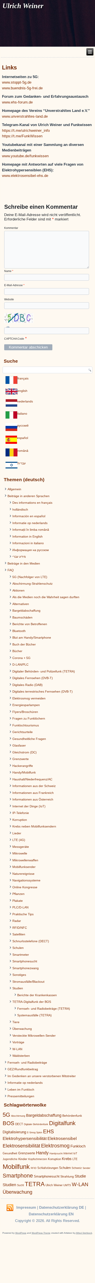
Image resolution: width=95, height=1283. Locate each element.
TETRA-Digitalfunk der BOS (31, 1001)
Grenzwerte (20, 759)
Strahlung (67, 1176)
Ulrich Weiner (54, 1185)
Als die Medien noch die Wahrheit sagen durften (45, 597)
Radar (16, 921)
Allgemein (14, 489)
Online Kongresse (24, 887)
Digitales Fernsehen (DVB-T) (32, 678)
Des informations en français (32, 502)
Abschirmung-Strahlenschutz (32, 583)
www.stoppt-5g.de (16, 82)
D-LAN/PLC (20, 664)
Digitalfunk (62, 1123)
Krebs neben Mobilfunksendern (34, 826)
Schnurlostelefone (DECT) (30, 941)
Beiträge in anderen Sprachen (28, 496)
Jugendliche (10, 1159)
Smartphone (18, 1176)
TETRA (35, 1184)
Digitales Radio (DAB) (27, 685)
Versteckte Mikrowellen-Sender (34, 1035)
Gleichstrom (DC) (24, 752)
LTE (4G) (18, 840)
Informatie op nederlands (30, 523)
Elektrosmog (55, 1146)
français (22, 378)
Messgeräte (20, 846)
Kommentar (11, 228)
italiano (22, 413)
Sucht (20, 1185)
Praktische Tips (23, 914)
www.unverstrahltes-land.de (25, 116)
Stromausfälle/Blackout (28, 981)
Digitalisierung (14, 1132)
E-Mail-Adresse (14, 285)
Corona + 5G (21, 658)
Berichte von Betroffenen (29, 624)
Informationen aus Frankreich (33, 793)
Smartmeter (20, 954)
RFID (33, 1168)
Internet (67, 1153)
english (22, 391)
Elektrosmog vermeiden (29, 698)
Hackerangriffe (22, 766)
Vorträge (18, 1042)
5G (6, 1115)
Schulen (18, 948)
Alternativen (20, 604)
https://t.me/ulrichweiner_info (26, 130)
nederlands (25, 401)
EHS (48, 1131)
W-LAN (17, 1049)
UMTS (67, 1185)
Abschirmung (18, 1115)
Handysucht (56, 1153)
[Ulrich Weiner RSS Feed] (9, 1207)
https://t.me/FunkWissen (22, 136)
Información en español (28, 516)
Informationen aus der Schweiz (34, 786)
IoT (75, 1153)
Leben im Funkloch (21, 1089)
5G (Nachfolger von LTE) (29, 577)
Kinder (22, 1159)
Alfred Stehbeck (84, 1233)
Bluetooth (19, 631)
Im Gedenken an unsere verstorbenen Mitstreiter (42, 1076)
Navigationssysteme (26, 880)
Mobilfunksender (24, 867)
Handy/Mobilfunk (24, 772)
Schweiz (77, 1167)
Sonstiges (19, 975)
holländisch (20, 509)
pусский (22, 425)
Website (9, 299)
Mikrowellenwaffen (25, 860)
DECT (19, 1124)
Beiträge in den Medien (24, 563)
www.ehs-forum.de (17, 102)
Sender (86, 1168)
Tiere (15, 1022)
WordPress (20, 1233)
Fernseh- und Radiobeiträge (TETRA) (43, 1008)
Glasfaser (19, 745)
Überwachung (22, 1028)
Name (8, 271)
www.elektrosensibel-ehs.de (25, 176)
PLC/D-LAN (20, 907)
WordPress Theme (41, 1233)
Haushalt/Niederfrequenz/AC (32, 779)
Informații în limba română (30, 529)
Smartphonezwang (25, 968)
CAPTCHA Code (14, 338)
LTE (75, 1159)
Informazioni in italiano (28, 543)
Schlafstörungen (47, 1168)
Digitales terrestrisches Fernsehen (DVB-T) (42, 691)
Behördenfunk (72, 1115)
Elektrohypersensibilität (25, 1138)
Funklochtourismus (25, 725)
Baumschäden (22, 617)
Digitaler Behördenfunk (36, 1124)
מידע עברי (19, 556)
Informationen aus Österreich (32, 799)
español (22, 438)
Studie (80, 1176)
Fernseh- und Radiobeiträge (27, 1062)
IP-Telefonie (20, 813)
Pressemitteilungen (21, 1096)
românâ (22, 450)
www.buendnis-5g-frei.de (22, 88)
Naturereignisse (23, 873)
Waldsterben (21, 1055)
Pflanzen (18, 894)
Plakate (17, 900)
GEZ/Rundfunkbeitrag (23, 1069)
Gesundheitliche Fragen (29, 739)
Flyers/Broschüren (25, 712)
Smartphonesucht (24, 961)
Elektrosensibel (62, 1138)
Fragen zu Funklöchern (28, 718)
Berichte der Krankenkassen (37, 995)
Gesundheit (10, 1153)
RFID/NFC (19, 927)
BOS (8, 1123)
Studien (17, 988)
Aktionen (18, 590)
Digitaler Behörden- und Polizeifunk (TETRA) (43, 671)
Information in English (27, 536)
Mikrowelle (19, 853)
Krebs (67, 1159)
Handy (42, 1152)
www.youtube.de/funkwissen (25, 156)
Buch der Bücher (24, 644)
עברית (21, 463)
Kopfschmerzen (37, 1159)
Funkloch (78, 1146)
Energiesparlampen (26, 705)
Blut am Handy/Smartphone (31, 637)
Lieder (16, 833)
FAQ (11, 570)
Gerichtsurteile (22, 732)
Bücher (17, 651)
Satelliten (18, 934)
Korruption (19, 820)
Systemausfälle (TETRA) (34, 1015)
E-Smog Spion (34, 1132)
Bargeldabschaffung (26, 610)
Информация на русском (30, 550)
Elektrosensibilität (21, 1146)
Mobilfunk (16, 1166)
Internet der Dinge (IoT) (29, 806)
